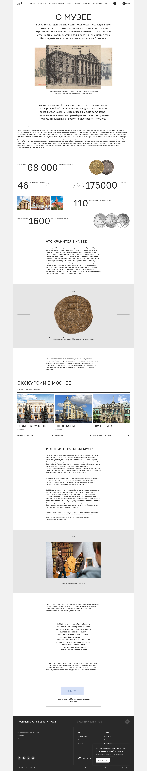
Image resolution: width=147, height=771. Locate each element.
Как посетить (97, 3)
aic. (114, 767)
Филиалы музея (108, 743)
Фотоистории (42, 3)
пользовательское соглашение (105, 756)
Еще (106, 3)
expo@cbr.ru (21, 735)
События (77, 3)
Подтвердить (102, 760)
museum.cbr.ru (108, 754)
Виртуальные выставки (56, 3)
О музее (69, 3)
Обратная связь (22, 738)
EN (128, 3)
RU (124, 3)
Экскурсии (86, 3)
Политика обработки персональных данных (70, 767)
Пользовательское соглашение (93, 767)
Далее (128, 767)
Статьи (32, 3)
